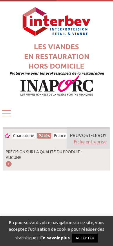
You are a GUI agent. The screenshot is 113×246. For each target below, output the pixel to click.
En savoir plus (55, 237)
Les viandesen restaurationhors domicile (56, 56)
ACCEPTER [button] (85, 238)
